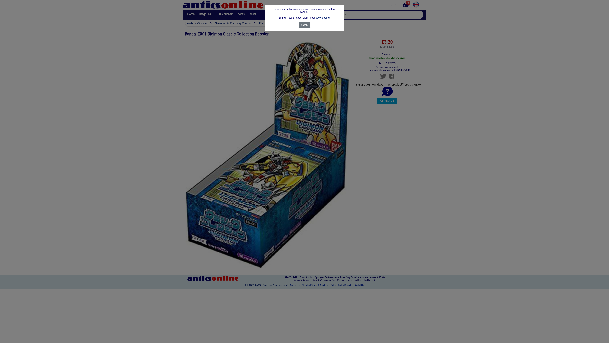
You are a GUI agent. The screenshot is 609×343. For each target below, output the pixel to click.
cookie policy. (323, 17)
